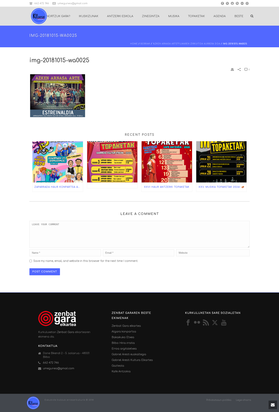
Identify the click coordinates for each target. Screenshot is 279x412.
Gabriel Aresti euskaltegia (129, 354)
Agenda (220, 16)
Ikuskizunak (88, 16)
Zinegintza (150, 16)
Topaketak (196, 16)
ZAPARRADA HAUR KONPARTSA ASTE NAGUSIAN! (58, 187)
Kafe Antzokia (121, 371)
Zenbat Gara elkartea (126, 325)
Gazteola (118, 365)
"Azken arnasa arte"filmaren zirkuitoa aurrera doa (186, 44)
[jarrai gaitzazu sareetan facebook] (188, 323)
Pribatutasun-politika (218, 400)
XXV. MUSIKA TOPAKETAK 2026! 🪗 (221, 187)
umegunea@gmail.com (72, 3)
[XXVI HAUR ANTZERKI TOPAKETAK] (167, 161)
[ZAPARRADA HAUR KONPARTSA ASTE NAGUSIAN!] (57, 161)
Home (134, 44)
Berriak (145, 44)
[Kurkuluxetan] (33, 402)
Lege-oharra (243, 400)
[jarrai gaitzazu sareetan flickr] (197, 323)
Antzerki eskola (120, 16)
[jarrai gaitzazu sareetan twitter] (215, 323)
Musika (173, 16)
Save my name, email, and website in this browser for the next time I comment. (85, 261)
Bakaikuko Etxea (123, 337)
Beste (238, 16)
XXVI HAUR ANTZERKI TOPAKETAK (166, 187)
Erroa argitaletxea (124, 348)
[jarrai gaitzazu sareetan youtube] (224, 323)
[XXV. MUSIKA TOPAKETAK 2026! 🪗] (221, 161)
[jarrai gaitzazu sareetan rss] (206, 323)
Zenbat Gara (65, 332)
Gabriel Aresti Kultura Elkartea (132, 360)
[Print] (232, 69)
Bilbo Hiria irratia (123, 343)
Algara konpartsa (124, 331)
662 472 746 (41, 3)
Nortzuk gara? (58, 16)
